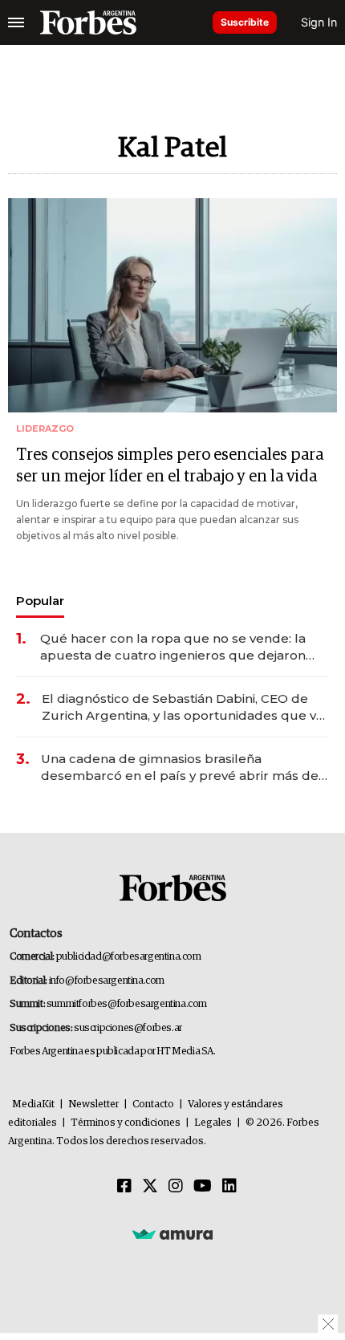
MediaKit (33, 1104)
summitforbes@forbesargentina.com (127, 1004)
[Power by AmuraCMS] (172, 1234)
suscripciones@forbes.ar (128, 1028)
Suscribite (245, 22)
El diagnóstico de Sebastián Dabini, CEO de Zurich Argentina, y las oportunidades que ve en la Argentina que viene (183, 707)
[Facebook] (124, 1187)
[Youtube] (202, 1187)
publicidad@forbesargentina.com (128, 957)
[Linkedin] (229, 1187)
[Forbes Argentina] (88, 22)
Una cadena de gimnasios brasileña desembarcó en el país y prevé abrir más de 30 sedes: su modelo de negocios (180, 767)
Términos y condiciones (126, 1123)
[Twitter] (150, 1187)
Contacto (153, 1104)
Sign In (319, 22)
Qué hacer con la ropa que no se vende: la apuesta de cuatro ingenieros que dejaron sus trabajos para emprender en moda (173, 647)
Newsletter (93, 1104)
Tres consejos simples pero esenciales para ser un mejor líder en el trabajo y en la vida (169, 466)
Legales (213, 1123)
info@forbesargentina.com (106, 981)
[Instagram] (175, 1187)
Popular (40, 600)
